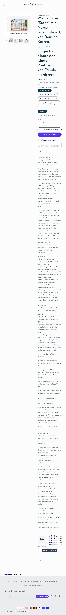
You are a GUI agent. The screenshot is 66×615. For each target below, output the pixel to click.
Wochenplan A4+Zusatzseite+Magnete (49, 103)
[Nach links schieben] (6, 41)
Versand (46, 82)
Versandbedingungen (50, 581)
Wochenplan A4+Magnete (47, 94)
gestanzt (42, 111)
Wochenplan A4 (44, 90)
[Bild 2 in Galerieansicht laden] (16, 41)
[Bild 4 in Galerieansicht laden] (26, 41)
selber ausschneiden (46, 115)
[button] (4, 5)
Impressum (23, 581)
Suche (9, 581)
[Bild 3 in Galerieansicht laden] (21, 41)
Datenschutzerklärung (35, 581)
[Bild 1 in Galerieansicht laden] (11, 41)
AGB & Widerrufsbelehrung (33, 585)
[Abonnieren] (33, 596)
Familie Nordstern (13, 611)
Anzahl (40, 119)
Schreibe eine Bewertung (49, 550)
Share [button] (41, 151)
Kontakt (15, 581)
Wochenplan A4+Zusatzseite (48, 99)
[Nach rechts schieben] (31, 41)
